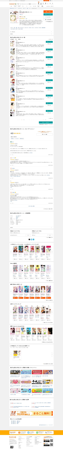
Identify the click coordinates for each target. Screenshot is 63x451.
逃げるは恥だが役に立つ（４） (20, 65)
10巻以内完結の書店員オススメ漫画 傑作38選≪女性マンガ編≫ (48, 386)
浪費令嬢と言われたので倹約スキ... (43, 295)
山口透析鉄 (13, 192)
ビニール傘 (13, 157)
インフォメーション (28, 443)
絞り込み (18, 4)
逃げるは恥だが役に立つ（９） (20, 103)
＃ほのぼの (14, 176)
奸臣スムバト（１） (20, 254)
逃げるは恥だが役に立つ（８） (20, 96)
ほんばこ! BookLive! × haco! (18, 403)
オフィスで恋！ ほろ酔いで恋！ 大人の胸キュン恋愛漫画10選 (43, 403)
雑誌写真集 (42, 6)
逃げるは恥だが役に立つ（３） (20, 57)
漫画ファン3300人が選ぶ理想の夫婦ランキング (15, 386)
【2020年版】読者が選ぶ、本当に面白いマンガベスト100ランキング (15, 376)
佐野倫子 (44, 275)
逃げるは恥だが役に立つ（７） (20, 88)
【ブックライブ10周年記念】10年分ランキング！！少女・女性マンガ (36, 376)
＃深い (11, 187)
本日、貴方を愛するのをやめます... (20, 295)
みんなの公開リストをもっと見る (48, 363)
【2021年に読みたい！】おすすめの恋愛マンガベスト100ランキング (26, 386)
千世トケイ (36, 296)
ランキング (20, 440)
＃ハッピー (17, 138)
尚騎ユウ (25, 296)
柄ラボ (36, 254)
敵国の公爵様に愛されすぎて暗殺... (32, 316)
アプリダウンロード (28, 439)
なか (21, 296)
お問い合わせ (28, 444)
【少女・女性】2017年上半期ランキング (36, 395)
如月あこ (50, 296)
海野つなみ (21, 14)
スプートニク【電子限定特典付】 (23, 337)
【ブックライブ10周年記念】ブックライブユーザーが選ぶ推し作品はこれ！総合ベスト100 (26, 376)
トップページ (20, 437)
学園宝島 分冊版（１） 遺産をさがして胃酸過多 (39, 337)
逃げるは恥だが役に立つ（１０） (21, 111)
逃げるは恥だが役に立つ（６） (20, 80)
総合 (11, 6)
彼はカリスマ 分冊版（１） (28, 336)
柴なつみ (14, 275)
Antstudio (14, 296)
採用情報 (36, 439)
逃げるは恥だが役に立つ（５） (20, 73)
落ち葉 (41, 296)
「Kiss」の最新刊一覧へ (49, 280)
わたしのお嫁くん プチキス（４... (15, 274)
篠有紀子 (25, 275)
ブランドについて (37, 438)
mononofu (47, 296)
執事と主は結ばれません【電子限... (43, 255)
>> (45, 119)
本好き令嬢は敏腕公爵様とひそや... (15, 316)
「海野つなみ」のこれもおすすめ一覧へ (47, 342)
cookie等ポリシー (37, 443)
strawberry (13, 168)
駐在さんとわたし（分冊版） (26, 294)
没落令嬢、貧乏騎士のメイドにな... (37, 295)
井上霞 (41, 275)
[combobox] (24, 4)
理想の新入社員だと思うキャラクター (47, 395)
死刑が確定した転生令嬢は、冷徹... (48, 295)
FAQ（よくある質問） (29, 442)
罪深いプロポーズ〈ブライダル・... (48, 255)
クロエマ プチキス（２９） (20, 273)
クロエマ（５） (48, 273)
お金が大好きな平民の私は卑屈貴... (32, 295)
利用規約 (36, 440)
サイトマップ (36, 444)
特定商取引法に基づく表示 (38, 442)
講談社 (17, 217)
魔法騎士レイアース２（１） (32, 254)
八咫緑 (19, 296)
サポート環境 (28, 441)
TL (26, 6)
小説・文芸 (34, 6)
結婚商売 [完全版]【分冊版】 (15, 294)
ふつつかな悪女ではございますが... (37, 316)
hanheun (17, 296)
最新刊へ (19, 39)
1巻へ (16, 39)
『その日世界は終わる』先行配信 (25, 394)
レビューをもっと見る (31, 206)
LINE (19, 443)
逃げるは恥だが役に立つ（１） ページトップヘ (46, 424)
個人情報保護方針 (37, 441)
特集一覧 (20, 439)
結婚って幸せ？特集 (45, 375)
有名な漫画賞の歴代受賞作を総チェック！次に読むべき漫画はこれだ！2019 (21, 407)
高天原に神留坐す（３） (26, 273)
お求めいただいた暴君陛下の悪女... (20, 316)
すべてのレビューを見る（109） (48, 208)
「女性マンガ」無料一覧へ (49, 300)
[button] (15, 259)
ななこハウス (31, 273)
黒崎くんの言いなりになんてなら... (26, 255)
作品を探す (27, 438)
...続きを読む (31, 152)
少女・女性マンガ (19, 6)
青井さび (31, 296)
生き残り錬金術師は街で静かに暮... (15, 255)
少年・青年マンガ (15, 6)
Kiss (16, 218)
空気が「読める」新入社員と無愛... (48, 316)
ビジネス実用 (38, 6)
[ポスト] (29, 239)
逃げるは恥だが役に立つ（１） (20, 42)
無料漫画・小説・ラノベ (22, 438)
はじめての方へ (48, 6)
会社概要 (36, 437)
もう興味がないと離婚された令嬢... (26, 316)
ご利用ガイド (52, 6)
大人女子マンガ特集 (13, 394)
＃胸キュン (12, 138)
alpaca (13, 141)
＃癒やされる (22, 138)
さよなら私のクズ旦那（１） (43, 273)
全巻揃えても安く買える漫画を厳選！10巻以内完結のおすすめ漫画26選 (42, 407)
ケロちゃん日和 (37, 273)
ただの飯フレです (43, 315)
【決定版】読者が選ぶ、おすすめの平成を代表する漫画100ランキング (36, 386)
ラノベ (31, 6)
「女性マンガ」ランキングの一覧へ (48, 322)
